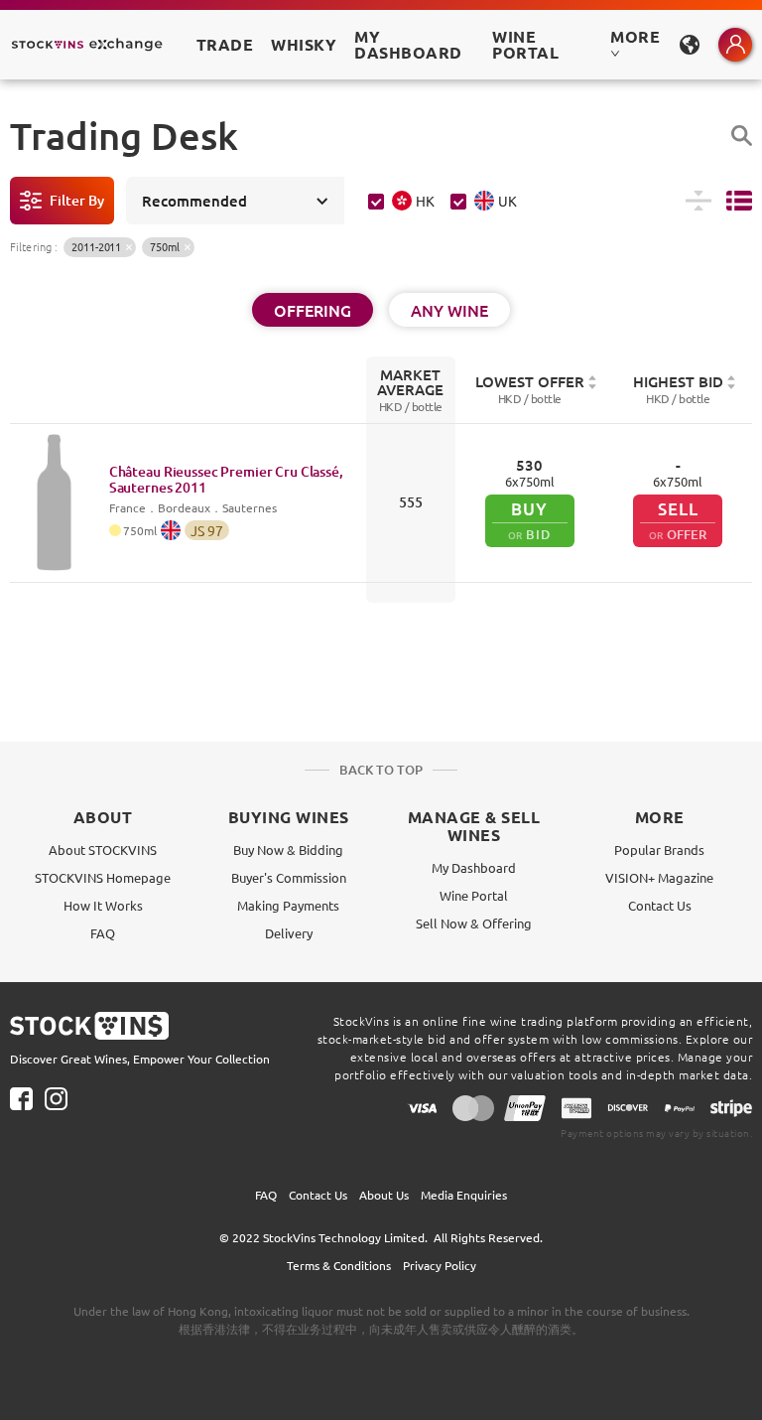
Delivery (289, 932)
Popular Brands (659, 849)
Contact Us (660, 905)
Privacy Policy (439, 1265)
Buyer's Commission (288, 877)
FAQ (102, 932)
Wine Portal (525, 44)
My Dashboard (474, 867)
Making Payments (288, 905)
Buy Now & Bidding (288, 849)
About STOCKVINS (103, 849)
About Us (384, 1195)
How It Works (103, 905)
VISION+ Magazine (659, 877)
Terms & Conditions (339, 1265)
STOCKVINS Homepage (103, 877)
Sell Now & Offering (474, 923)
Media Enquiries (464, 1195)
